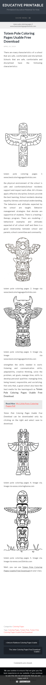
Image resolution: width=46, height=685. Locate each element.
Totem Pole (24, 630)
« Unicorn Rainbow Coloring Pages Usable (21, 643)
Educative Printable (23, 5)
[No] (43, 676)
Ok (17, 681)
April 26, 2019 (10, 46)
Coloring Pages (18, 626)
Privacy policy (24, 681)
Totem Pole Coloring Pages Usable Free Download (19, 37)
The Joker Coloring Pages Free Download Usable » (24, 651)
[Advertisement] (23, 93)
